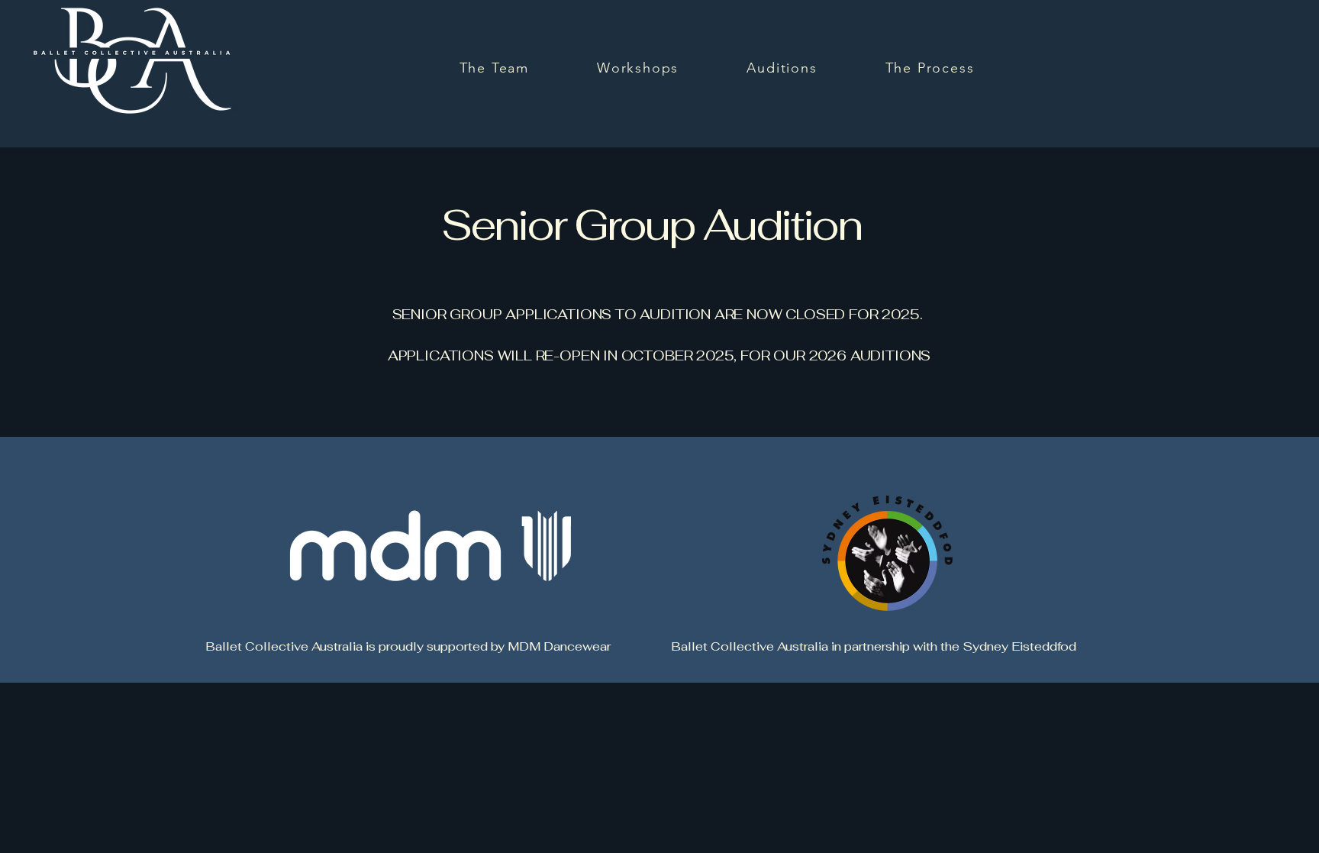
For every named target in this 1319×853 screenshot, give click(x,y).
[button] (782, 68)
